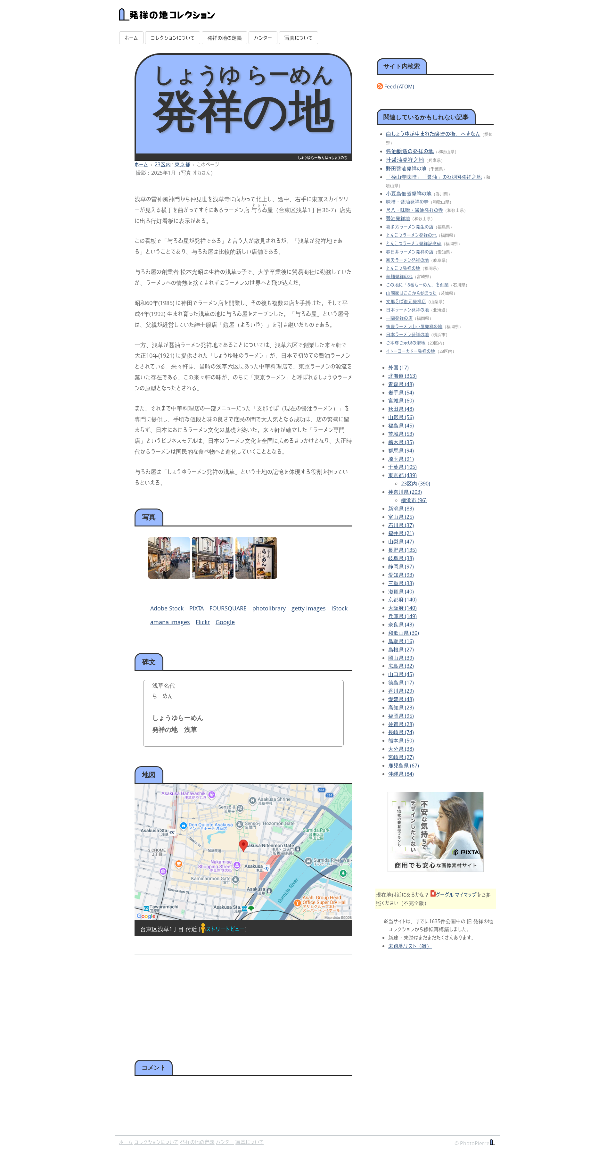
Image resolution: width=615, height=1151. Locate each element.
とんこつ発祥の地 (403, 268)
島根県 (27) (401, 649)
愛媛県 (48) (401, 699)
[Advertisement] (188, 1000)
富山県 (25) (401, 516)
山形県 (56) (401, 417)
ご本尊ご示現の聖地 (405, 343)
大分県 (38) (401, 748)
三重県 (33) (401, 583)
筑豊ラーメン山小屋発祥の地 (414, 326)
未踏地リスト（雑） (410, 945)
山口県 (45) (401, 674)
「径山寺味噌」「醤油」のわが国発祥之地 (434, 176)
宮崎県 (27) (401, 757)
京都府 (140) (402, 599)
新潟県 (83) (401, 508)
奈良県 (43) (401, 624)
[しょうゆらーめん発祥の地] (169, 576)
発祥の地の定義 (224, 37)
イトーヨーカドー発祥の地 (410, 351)
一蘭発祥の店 (399, 318)
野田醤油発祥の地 (406, 168)
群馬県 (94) (401, 450)
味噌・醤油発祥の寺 (407, 201)
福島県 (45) (401, 425)
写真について (298, 37)
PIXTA (196, 608)
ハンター (263, 37)
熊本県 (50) (401, 740)
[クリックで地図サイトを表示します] (243, 852)
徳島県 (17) (401, 682)
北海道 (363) (402, 375)
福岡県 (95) (401, 715)
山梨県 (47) (401, 541)
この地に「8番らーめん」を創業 (417, 285)
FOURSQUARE (228, 608)
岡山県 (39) (401, 657)
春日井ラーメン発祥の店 (409, 252)
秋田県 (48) (401, 408)
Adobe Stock (167, 608)
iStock (340, 608)
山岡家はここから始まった (411, 293)
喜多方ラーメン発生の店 (409, 227)
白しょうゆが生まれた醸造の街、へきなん (433, 133)
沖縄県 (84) (401, 773)
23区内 (163, 164)
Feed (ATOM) (399, 86)
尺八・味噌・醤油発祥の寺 (414, 210)
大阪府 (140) (402, 607)
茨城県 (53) (401, 433)
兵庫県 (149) (402, 616)
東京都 (182, 164)
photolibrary (269, 608)
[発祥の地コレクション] (167, 17)
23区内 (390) (415, 483)
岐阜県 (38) (401, 558)
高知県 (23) (401, 707)
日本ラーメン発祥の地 (407, 310)
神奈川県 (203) (405, 491)
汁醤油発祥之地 (405, 159)
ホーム (131, 37)
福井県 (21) (401, 533)
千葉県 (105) (402, 466)
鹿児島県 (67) (403, 765)
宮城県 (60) (401, 400)
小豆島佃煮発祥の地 (408, 193)
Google (225, 622)
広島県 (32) (401, 665)
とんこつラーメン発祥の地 (411, 235)
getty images (308, 608)
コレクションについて (173, 37)
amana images (170, 622)
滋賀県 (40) (401, 591)
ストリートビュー (225, 929)
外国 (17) (398, 367)
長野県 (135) (402, 549)
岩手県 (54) (401, 392)
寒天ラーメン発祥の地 (407, 260)
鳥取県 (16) (401, 641)
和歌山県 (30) (403, 632)
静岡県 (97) (401, 566)
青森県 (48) (401, 384)
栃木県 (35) (401, 442)
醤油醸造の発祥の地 (410, 151)
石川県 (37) (401, 525)
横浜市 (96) (414, 500)
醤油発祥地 (398, 218)
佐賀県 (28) (401, 724)
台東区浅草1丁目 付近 (168, 929)
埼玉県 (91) (401, 458)
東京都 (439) (402, 475)
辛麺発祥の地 (399, 276)
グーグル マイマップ (456, 894)
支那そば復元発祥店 (406, 301)
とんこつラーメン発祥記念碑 (413, 243)
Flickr (203, 622)
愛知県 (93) (401, 574)
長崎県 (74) (401, 732)
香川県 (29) (401, 690)
